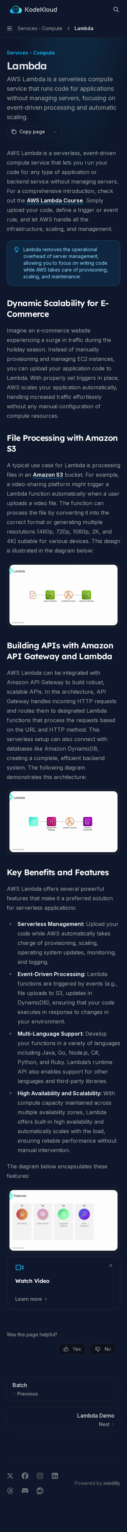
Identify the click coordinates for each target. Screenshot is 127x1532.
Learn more (28, 1299)
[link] (63, 1283)
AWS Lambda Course (55, 200)
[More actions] (55, 131)
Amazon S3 (48, 474)
